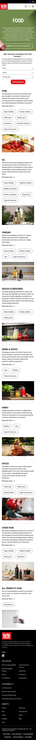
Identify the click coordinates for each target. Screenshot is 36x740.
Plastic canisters (10, 194)
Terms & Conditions (18, 737)
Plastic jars (21, 118)
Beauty (4, 708)
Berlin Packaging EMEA (9, 665)
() (31, 2)
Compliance (22, 674)
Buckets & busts (23, 123)
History (4, 674)
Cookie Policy (7, 737)
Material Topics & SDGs (9, 691)
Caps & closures (10, 129)
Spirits (21, 715)
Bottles (15, 370)
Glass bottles (9, 112)
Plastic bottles (25, 112)
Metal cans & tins (10, 189)
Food (3, 722)
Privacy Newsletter (28, 734)
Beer (3, 711)
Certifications (23, 678)
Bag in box (26, 194)
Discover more (7, 106)
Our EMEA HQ (6, 678)
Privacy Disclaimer (17, 734)
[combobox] (18, 68)
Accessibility (28, 737)
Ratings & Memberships (9, 695)
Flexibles (4, 719)
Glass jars (8, 118)
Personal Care (23, 711)
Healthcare (22, 708)
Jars (5, 257)
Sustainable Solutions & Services (12, 699)
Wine (20, 719)
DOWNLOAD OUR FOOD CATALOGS (18, 46)
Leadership (22, 671)
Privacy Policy (6, 734)
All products (8, 605)
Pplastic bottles (25, 183)
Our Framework (6, 688)
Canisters (7, 123)
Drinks (4, 715)
